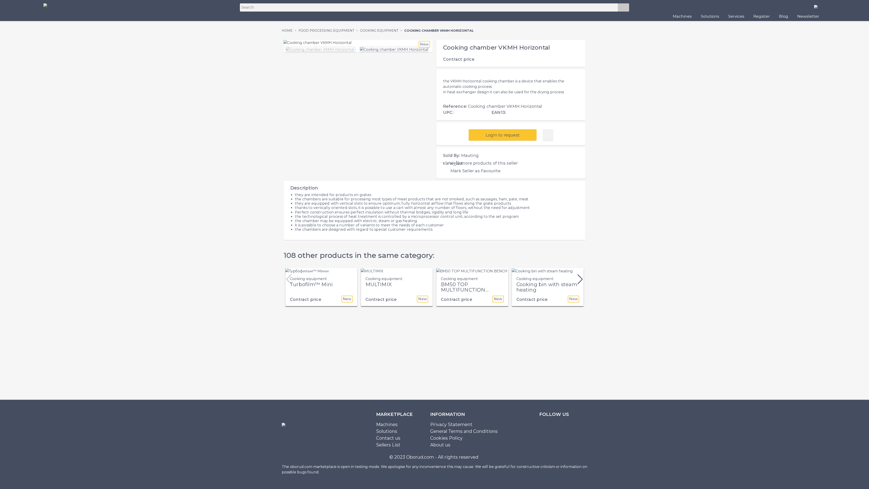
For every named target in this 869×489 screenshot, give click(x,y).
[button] (580, 279)
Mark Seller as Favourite (476, 170)
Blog (783, 16)
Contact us (388, 438)
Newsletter (808, 16)
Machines (682, 16)
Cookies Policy (446, 438)
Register (761, 16)
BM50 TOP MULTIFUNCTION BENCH (463, 289)
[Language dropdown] (817, 6)
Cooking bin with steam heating (546, 287)
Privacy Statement (451, 424)
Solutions (710, 16)
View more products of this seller (483, 163)
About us (440, 445)
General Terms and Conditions (464, 431)
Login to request (503, 135)
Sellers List (388, 445)
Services (736, 16)
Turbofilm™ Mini (311, 284)
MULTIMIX (378, 284)
